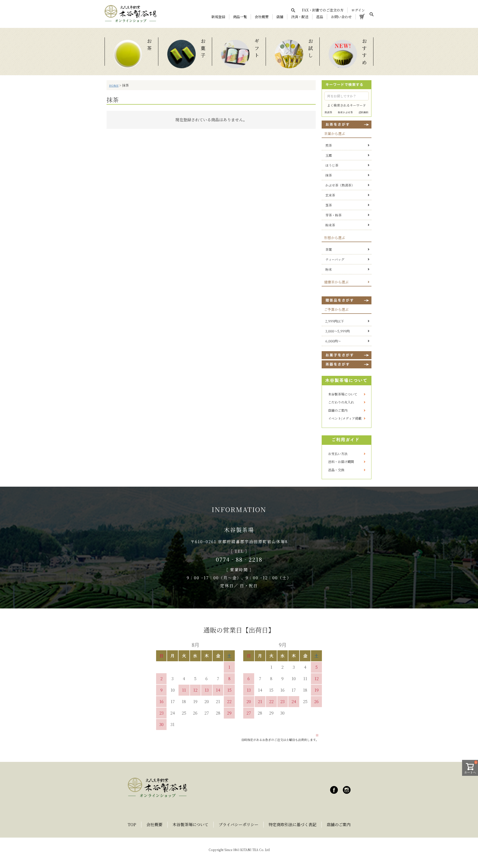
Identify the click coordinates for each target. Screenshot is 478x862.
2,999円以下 (334, 321)
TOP (132, 824)
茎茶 (328, 205)
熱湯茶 (328, 112)
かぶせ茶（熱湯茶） (340, 185)
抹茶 (328, 175)
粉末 (328, 269)
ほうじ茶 (331, 165)
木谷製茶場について (342, 394)
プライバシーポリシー (238, 824)
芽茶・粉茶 (333, 215)
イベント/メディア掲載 (344, 418)
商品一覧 (240, 16)
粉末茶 (330, 225)
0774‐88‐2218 (239, 559)
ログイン (358, 9)
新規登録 (218, 16)
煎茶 (328, 145)
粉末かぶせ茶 (345, 112)
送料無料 (363, 112)
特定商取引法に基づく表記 (292, 824)
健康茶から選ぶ (336, 281)
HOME (114, 85)
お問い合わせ (341, 16)
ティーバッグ (334, 259)
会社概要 (262, 16)
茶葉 (328, 249)
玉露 (328, 155)
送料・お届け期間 (341, 461)
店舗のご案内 (338, 410)
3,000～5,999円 (337, 331)
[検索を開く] (293, 10)
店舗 (279, 16)
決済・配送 (299, 16)
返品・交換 (336, 469)
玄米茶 (330, 195)
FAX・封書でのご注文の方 (323, 9)
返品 (319, 16)
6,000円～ (333, 341)
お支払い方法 (338, 453)
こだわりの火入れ (341, 402)
